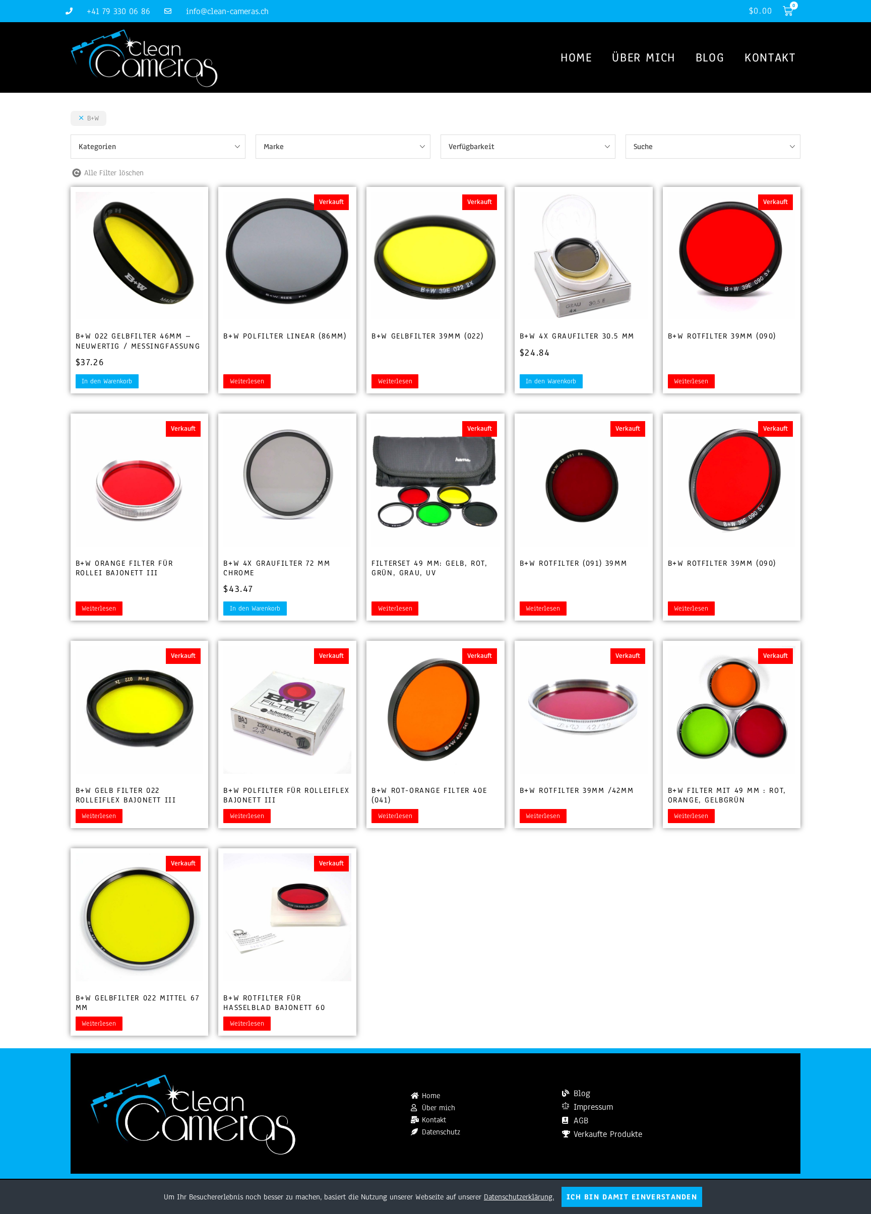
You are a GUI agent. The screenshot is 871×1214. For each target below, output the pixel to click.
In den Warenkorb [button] (107, 381)
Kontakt (769, 57)
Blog (710, 57)
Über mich (643, 57)
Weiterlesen (247, 381)
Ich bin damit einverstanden (632, 1197)
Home (576, 57)
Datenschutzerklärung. (519, 1197)
